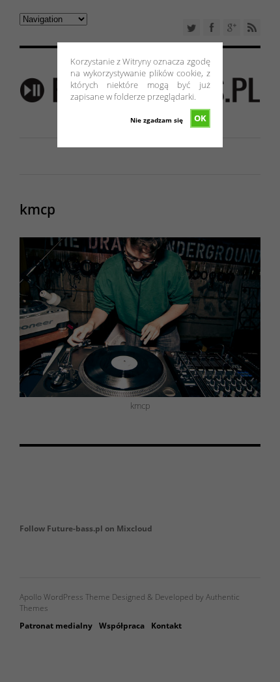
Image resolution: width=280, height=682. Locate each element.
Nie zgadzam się (156, 120)
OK (200, 118)
